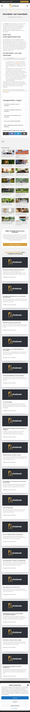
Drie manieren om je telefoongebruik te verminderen (13, 349)
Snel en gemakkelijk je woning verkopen (13, 375)
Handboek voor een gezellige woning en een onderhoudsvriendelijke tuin (22, 205)
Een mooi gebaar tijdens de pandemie (13, 534)
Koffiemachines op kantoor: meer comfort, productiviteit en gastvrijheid (22, 223)
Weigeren (15, 701)
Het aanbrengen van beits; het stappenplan (14, 560)
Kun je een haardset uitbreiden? (15, 121)
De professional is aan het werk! (11, 587)
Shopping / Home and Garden (15, 10)
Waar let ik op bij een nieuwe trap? (12, 322)
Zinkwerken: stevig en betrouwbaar (12, 640)
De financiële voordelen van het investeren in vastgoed (14, 429)
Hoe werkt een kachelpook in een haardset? (15, 116)
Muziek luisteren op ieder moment (12, 455)
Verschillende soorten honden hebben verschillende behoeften (13, 614)
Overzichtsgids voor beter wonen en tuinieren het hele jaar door (7, 175)
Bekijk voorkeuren (15, 705)
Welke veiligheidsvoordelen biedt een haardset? (15, 126)
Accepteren (15, 697)
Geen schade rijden (8, 507)
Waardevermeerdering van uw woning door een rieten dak (14, 297)
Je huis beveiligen (7, 402)
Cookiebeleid (14, 708)
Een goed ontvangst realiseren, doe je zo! (13, 269)
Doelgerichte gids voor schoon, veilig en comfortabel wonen (8, 185)
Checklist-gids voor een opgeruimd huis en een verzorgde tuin (20, 195)
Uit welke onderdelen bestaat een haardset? (15, 110)
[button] (28, 685)
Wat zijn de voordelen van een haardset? (15, 105)
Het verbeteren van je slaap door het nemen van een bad (14, 482)
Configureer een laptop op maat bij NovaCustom (12, 667)
